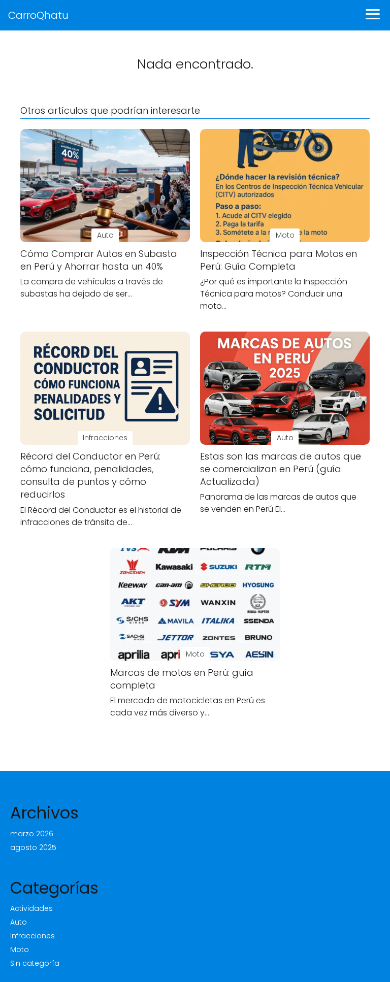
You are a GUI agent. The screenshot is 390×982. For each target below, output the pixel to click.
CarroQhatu (38, 15)
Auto (18, 922)
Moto (19, 949)
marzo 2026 (31, 834)
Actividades (31, 908)
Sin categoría (34, 963)
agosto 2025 (33, 847)
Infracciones (32, 936)
